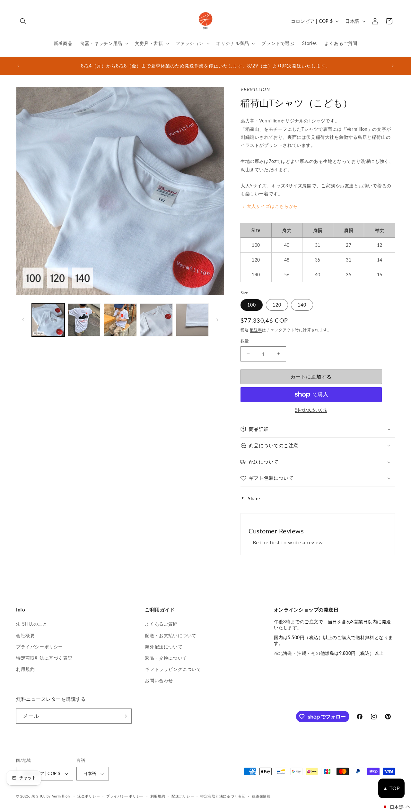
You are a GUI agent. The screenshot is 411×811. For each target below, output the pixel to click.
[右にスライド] (217, 320)
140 (302, 304)
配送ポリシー (182, 796)
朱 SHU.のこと (31, 624)
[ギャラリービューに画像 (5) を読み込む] (192, 319)
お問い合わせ (159, 680)
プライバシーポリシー (39, 646)
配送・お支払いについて (171, 635)
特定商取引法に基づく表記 (44, 658)
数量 (244, 340)
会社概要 (25, 635)
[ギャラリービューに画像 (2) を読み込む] (84, 319)
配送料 (256, 329)
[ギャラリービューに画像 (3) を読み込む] (120, 319)
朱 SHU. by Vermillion (50, 796)
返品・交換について (166, 658)
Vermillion (255, 89)
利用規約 (25, 669)
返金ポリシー (88, 796)
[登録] (124, 716)
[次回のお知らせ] (393, 66)
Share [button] (254, 498)
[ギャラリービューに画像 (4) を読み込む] (156, 319)
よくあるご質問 (161, 624)
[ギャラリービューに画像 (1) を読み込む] (48, 319)
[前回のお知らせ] (18, 66)
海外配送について (163, 646)
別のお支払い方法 (311, 409)
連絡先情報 (261, 796)
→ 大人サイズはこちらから (269, 206)
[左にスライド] (23, 320)
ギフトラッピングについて (173, 669)
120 (277, 304)
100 (251, 304)
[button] (23, 21)
